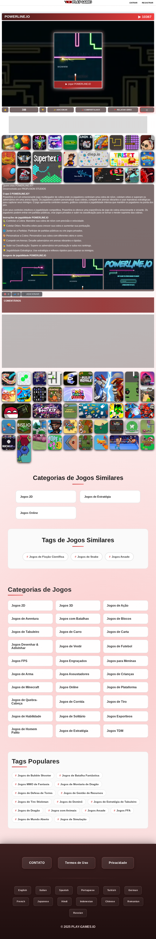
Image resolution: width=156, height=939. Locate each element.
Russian (78, 913)
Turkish (111, 890)
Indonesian (86, 901)
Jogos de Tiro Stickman (32, 801)
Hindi (64, 901)
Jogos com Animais (62, 810)
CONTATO (37, 862)
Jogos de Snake (86, 556)
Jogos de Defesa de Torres (34, 792)
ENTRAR (133, 3)
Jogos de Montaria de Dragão (78, 784)
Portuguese (88, 890)
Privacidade (118, 862)
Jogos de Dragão (27, 810)
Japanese (43, 901)
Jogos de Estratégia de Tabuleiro (114, 801)
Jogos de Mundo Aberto (32, 819)
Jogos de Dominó (70, 801)
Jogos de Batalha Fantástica (79, 775)
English (22, 890)
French (21, 901)
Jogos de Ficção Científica (45, 556)
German (133, 890)
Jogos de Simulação (72, 819)
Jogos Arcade (119, 556)
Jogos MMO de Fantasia (32, 784)
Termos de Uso (76, 862)
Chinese (110, 901)
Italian (43, 890)
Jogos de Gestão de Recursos (82, 792)
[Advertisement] (78, 124)
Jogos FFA (122, 810)
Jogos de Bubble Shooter (33, 775)
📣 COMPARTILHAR (91, 110)
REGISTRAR (147, 3)
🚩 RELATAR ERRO (123, 110)
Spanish (64, 890)
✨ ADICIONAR (60, 110)
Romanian (133, 901)
